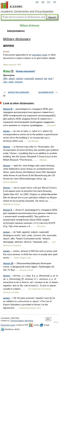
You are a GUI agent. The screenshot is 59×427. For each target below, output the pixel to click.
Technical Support (17, 321)
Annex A (7, 210)
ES (48, 2)
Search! (52, 17)
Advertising (29, 321)
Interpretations (16, 31)
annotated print (45, 92)
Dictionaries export (8, 325)
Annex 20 (8, 263)
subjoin (19, 78)
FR (54, 2)
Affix (5, 78)
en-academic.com (12, 5)
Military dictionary (29, 25)
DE (43, 2)
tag (45, 78)
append (39, 78)
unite (10, 82)
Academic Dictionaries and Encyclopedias (27, 11)
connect (18, 82)
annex (6, 131)
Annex (6, 146)
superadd (29, 78)
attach (12, 78)
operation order (39, 55)
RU (37, 2)
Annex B (7, 109)
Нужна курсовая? (25, 71)
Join (5, 82)
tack (50, 78)
